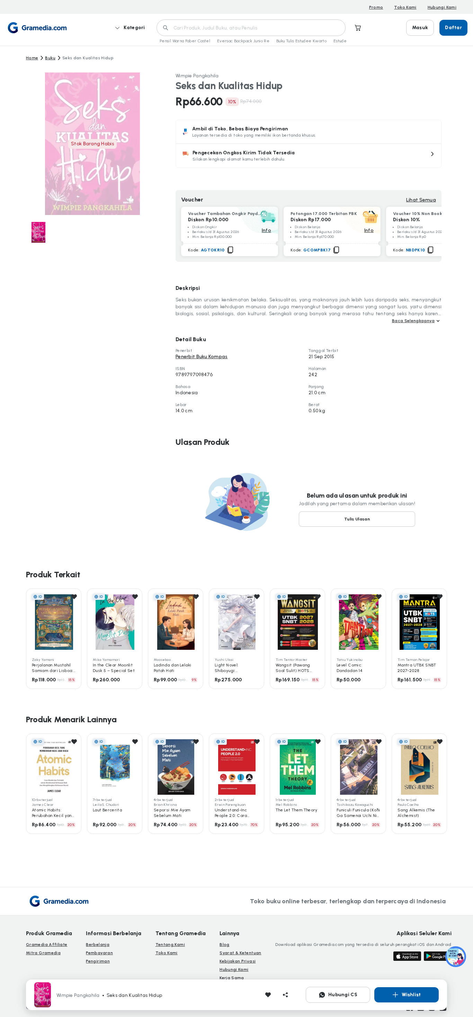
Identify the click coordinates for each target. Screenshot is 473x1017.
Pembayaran (99, 952)
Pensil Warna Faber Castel (185, 40)
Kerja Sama (232, 977)
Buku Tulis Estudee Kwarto (301, 40)
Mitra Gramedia (43, 952)
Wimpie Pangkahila (197, 76)
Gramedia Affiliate (46, 944)
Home (32, 57)
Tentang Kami (170, 944)
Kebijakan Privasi (238, 961)
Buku (50, 57)
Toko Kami (405, 7)
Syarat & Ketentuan (240, 952)
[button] (308, 155)
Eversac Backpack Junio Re (243, 40)
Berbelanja (97, 944)
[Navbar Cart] (358, 28)
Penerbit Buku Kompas (202, 357)
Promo (376, 7)
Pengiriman (98, 961)
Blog (224, 944)
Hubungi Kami (442, 7)
